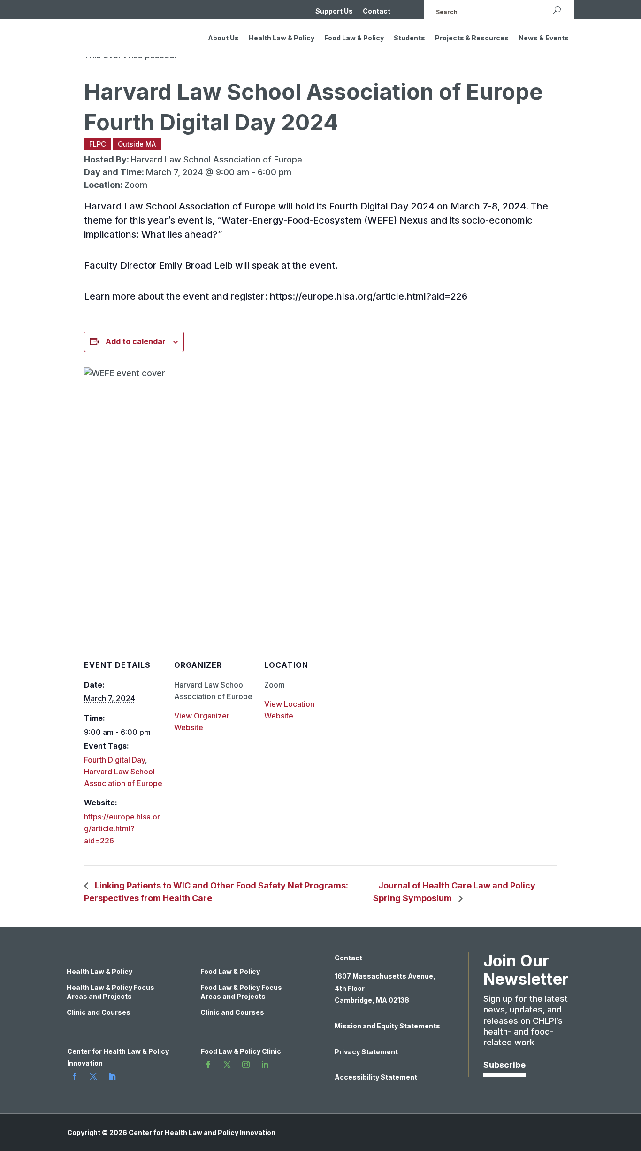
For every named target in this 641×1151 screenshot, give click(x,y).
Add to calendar (136, 341)
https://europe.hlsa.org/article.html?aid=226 (122, 828)
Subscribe (504, 1065)
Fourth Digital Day (114, 760)
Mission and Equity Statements (387, 1026)
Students (409, 38)
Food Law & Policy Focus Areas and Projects (241, 991)
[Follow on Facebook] (74, 1076)
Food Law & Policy (354, 38)
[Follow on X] (93, 1076)
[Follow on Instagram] (245, 1064)
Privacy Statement (366, 1052)
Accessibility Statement (376, 1077)
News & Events (544, 38)
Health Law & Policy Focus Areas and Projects (110, 991)
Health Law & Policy (281, 38)
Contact (376, 11)
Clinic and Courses (98, 1012)
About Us (223, 38)
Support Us (334, 11)
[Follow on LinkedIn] (112, 1076)
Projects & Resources (472, 38)
